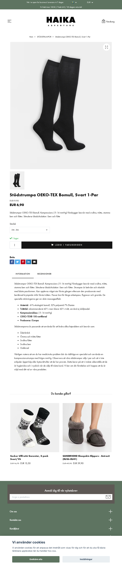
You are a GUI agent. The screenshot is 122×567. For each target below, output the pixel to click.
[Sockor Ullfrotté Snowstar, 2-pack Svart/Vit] (34, 427)
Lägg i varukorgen (69, 245)
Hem (31, 36)
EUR (89, 2)
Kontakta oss (15, 520)
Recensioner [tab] (44, 274)
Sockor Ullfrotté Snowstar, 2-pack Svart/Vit (29, 457)
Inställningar (86, 559)
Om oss (13, 511)
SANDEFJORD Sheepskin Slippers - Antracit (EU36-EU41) (86, 457)
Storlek (13, 223)
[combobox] (30, 230)
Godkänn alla (35, 559)
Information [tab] (23, 274)
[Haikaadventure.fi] (61, 21)
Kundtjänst (14, 528)
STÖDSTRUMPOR (44, 36)
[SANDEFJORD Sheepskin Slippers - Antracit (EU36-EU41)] (87, 427)
